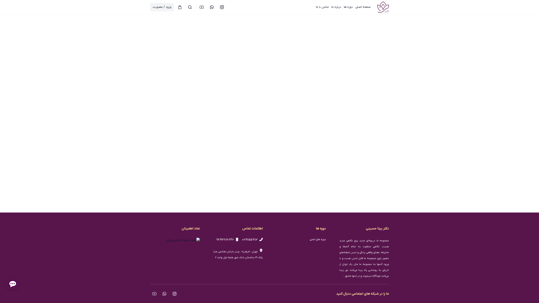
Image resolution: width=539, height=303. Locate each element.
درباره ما (336, 7)
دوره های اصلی (318, 239)
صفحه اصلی (363, 7)
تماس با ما (322, 7)
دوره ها (348, 7)
